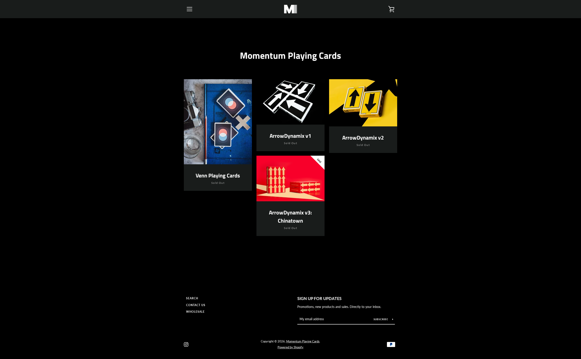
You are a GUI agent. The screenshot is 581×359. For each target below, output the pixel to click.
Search (192, 298)
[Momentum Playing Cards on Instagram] (186, 344)
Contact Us (195, 305)
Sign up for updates (319, 298)
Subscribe (381, 319)
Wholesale (195, 311)
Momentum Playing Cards (303, 341)
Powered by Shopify (290, 347)
